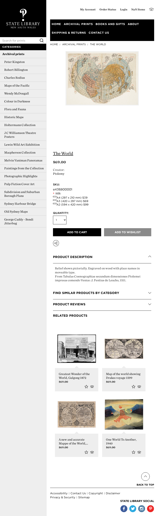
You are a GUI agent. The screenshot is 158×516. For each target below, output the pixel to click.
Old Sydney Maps (16, 211)
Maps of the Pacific (16, 85)
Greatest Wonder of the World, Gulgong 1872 (74, 376)
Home (54, 44)
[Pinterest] (150, 508)
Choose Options (92, 386)
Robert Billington (16, 70)
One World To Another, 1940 (121, 441)
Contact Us (78, 493)
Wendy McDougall (16, 93)
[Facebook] (123, 508)
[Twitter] (132, 508)
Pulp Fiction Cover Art (19, 184)
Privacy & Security (62, 497)
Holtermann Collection (19, 125)
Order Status (107, 9)
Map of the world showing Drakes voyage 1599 (123, 376)
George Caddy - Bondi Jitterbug (18, 221)
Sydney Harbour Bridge (20, 203)
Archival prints (13, 54)
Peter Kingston (14, 62)
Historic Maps (14, 117)
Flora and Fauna (15, 109)
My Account (88, 9)
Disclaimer (113, 493)
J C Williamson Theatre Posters (20, 135)
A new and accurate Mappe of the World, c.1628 (72, 441)
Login (123, 9)
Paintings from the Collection (24, 168)
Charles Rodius (14, 77)
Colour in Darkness (17, 101)
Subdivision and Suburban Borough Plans (22, 194)
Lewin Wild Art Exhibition (22, 144)
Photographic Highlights (20, 176)
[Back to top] (145, 472)
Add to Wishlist (86, 386)
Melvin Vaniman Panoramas (23, 160)
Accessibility (59, 493)
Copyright (96, 493)
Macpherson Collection (19, 152)
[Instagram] (141, 508)
